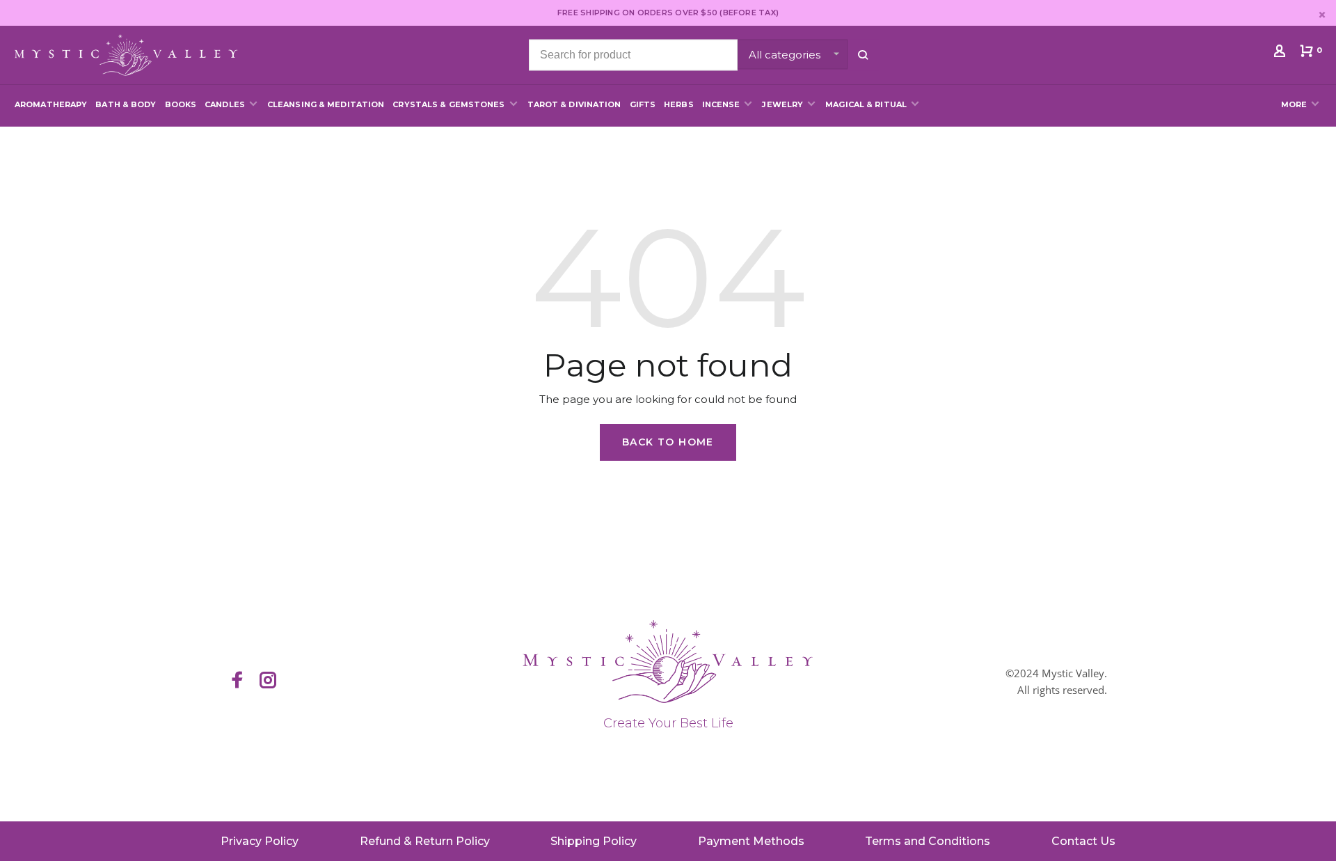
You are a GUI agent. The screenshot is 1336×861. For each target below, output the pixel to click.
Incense (721, 104)
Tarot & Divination (574, 104)
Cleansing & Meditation (325, 104)
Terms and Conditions (927, 841)
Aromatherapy (51, 104)
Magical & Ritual (866, 104)
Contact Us (1083, 841)
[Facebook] (237, 681)
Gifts (643, 104)
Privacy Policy (260, 841)
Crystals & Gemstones (448, 104)
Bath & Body (125, 104)
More (1294, 104)
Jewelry (782, 104)
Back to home (668, 442)
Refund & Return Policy (425, 841)
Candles (225, 104)
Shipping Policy (593, 841)
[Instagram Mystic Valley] (268, 681)
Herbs (679, 104)
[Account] (1281, 53)
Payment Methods (751, 841)
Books (181, 104)
